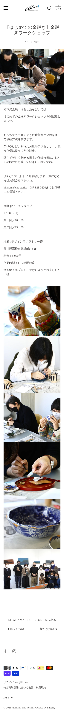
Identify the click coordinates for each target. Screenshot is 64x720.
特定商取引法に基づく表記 (18, 687)
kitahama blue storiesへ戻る (32, 619)
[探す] (49, 8)
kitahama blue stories (22, 707)
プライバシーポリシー (16, 682)
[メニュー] (6, 8)
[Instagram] (14, 650)
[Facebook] (5, 650)
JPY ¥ (6, 698)
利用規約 (41, 687)
